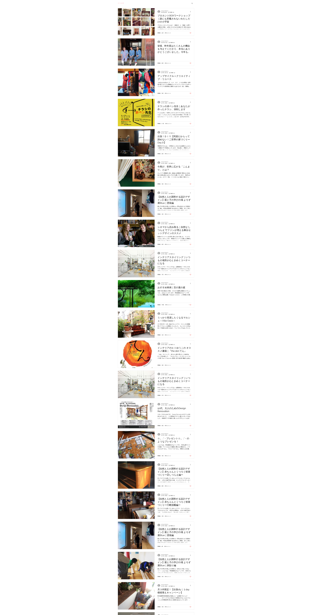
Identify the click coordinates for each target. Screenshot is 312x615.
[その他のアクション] (191, 12)
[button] (192, 3)
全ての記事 (121, 3)
